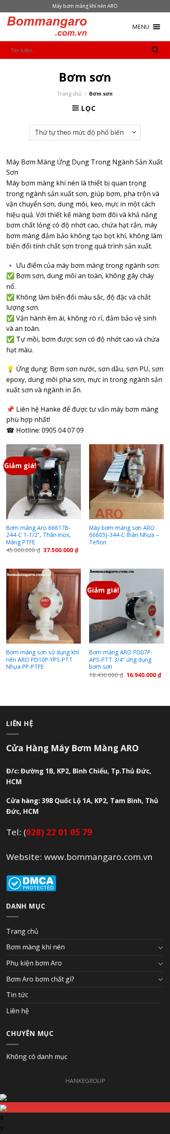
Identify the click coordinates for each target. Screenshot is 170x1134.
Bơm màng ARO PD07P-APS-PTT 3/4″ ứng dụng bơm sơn (121, 659)
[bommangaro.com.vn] (47, 26)
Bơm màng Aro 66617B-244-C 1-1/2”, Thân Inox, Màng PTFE (38, 535)
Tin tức (17, 994)
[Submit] (155, 50)
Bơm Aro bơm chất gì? (40, 979)
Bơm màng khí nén (35, 946)
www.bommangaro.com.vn (98, 856)
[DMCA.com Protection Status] (31, 882)
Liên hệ (17, 1010)
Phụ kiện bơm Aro (34, 963)
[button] (140, 27)
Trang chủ (69, 93)
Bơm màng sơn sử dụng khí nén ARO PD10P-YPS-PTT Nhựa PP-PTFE (42, 659)
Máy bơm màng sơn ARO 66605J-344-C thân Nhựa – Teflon (124, 535)
